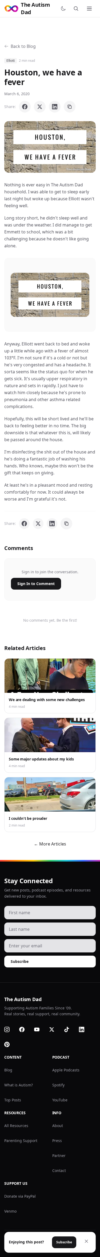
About (57, 1125)
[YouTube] (40, 1029)
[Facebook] (25, 1029)
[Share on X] (40, 107)
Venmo (10, 1211)
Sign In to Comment (36, 583)
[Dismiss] (86, 1241)
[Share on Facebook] (25, 107)
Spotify (58, 1084)
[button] (50, 147)
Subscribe (20, 961)
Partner (59, 1155)
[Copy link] (69, 107)
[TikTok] (70, 1029)
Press (57, 1140)
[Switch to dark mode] (64, 8)
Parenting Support (20, 1140)
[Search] (77, 8)
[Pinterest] (10, 1044)
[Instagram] (10, 1029)
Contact (59, 1170)
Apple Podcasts (65, 1070)
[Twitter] (55, 1029)
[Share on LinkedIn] (55, 107)
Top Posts (12, 1099)
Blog (8, 1070)
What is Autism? (18, 1084)
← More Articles (50, 844)
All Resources (16, 1125)
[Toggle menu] (90, 8)
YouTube (59, 1099)
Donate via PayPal (20, 1196)
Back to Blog (23, 46)
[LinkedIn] (85, 1029)
